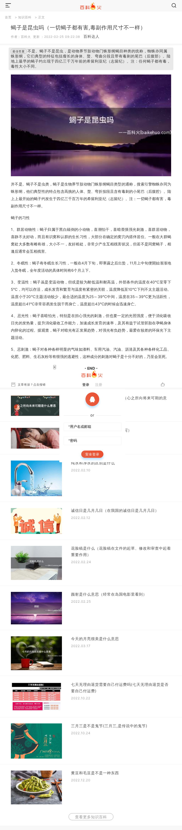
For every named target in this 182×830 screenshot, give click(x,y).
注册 (98, 384)
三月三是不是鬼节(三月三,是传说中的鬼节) (109, 726)
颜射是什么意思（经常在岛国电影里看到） (109, 594)
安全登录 (92, 454)
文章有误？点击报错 (32, 384)
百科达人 (91, 36)
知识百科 (25, 17)
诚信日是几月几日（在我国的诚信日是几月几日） (115, 510)
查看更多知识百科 (91, 817)
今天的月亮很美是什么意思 (95, 639)
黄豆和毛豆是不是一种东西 (95, 773)
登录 (85, 384)
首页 (8, 17)
